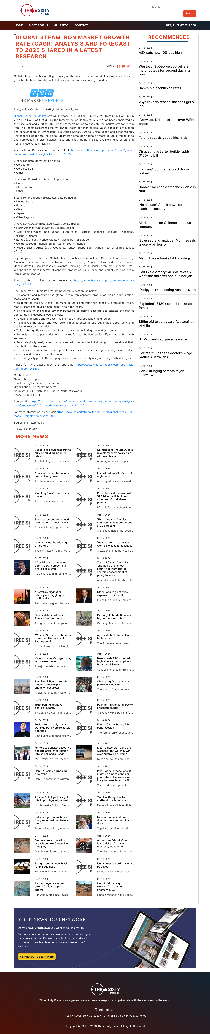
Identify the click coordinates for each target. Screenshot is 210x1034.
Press (67, 1015)
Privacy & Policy (136, 1015)
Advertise (80, 1015)
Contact (81, 25)
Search (189, 13)
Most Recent (38, 25)
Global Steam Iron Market (30, 116)
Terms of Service (112, 1015)
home (19, 25)
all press (61, 25)
